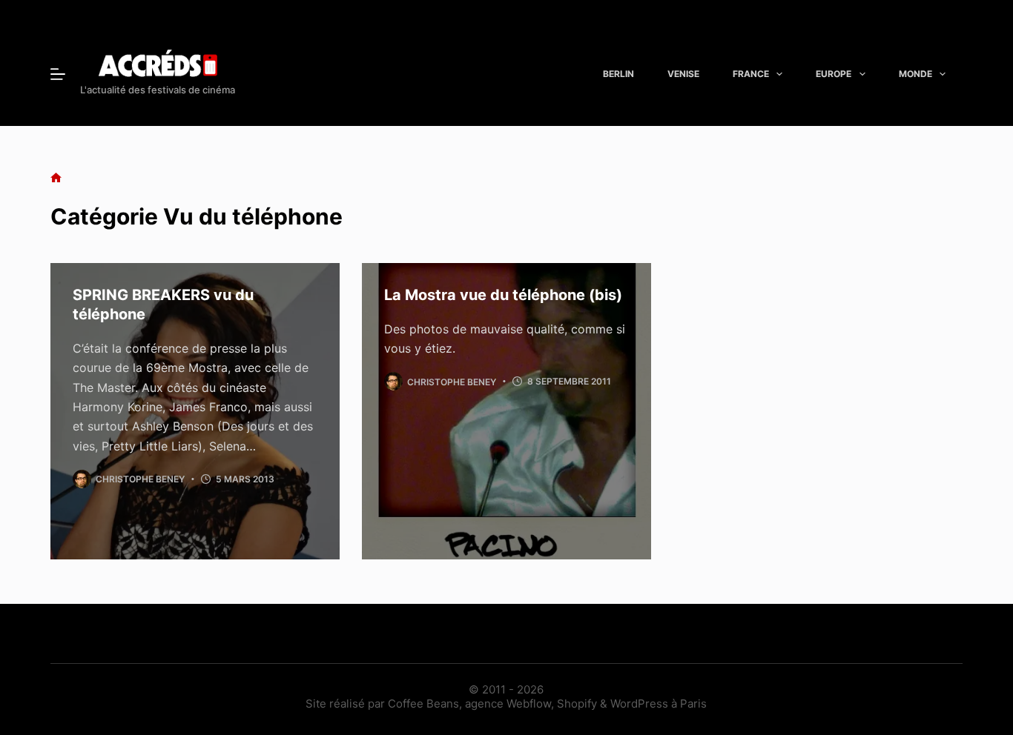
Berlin (618, 73)
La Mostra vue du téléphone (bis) (503, 295)
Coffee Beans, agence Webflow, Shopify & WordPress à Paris (547, 703)
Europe (833, 73)
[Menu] (57, 74)
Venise (683, 73)
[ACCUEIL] (56, 178)
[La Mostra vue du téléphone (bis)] (506, 411)
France (751, 73)
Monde (915, 73)
